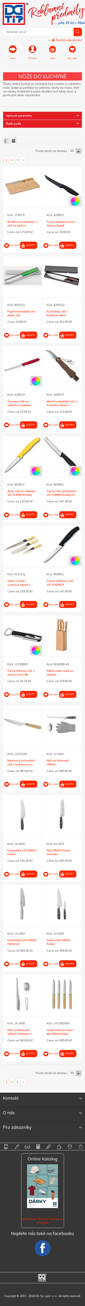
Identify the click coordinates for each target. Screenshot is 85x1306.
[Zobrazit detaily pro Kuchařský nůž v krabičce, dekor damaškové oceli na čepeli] (61, 275)
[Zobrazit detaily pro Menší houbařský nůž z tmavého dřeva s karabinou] (61, 365)
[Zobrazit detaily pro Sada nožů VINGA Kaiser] (61, 904)
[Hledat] (78, 32)
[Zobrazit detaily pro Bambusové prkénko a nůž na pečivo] (22, 186)
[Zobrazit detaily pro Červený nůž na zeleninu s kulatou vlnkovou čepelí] (22, 365)
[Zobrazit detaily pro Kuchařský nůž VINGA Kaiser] (22, 814)
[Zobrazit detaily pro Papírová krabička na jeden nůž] (22, 275)
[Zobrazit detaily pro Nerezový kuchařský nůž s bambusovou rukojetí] (22, 724)
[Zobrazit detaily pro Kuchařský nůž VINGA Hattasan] (22, 904)
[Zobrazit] (6, 141)
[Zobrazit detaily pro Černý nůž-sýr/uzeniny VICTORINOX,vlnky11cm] (61, 455)
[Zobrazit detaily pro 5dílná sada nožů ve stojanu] (61, 635)
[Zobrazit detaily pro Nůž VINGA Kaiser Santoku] (61, 814)
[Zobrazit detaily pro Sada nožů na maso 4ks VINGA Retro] (61, 994)
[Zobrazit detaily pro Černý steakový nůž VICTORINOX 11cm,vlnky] (61, 545)
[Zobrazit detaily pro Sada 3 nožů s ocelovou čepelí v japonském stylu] (22, 545)
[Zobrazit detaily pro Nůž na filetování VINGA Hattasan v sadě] (22, 994)
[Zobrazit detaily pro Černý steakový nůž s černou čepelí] (61, 186)
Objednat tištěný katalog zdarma (42, 1221)
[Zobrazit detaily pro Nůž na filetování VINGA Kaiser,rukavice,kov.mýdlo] (61, 724)
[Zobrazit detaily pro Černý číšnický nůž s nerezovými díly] (22, 635)
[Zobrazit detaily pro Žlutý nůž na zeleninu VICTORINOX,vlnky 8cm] (22, 455)
